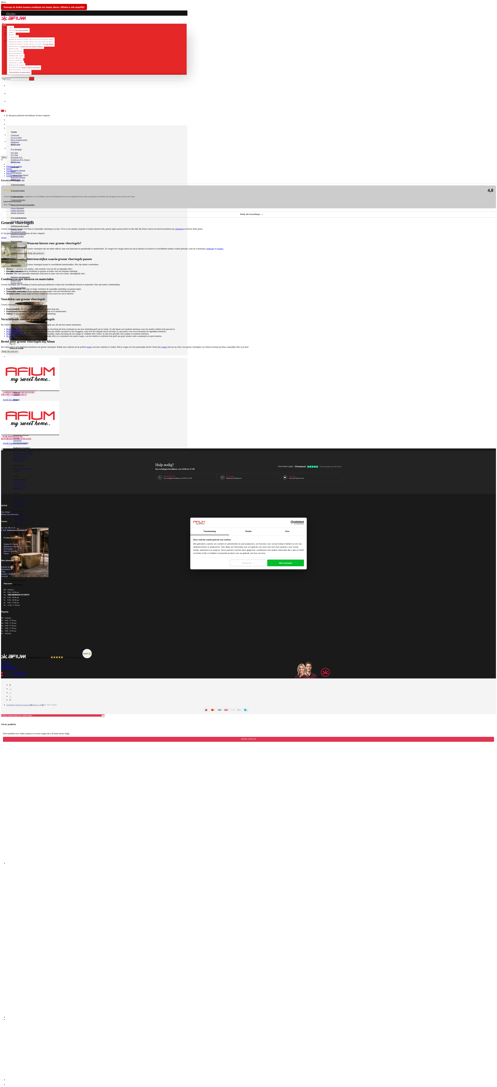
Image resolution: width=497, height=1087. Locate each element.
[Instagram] (10, 689)
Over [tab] (287, 531)
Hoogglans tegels (13, 329)
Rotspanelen (16, 241)
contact (164, 347)
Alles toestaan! (285, 563)
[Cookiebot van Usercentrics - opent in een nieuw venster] (292, 523)
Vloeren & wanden (14, 166)
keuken (220, 249)
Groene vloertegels (14, 176)
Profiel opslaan (248, 739)
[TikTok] (10, 700)
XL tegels (10, 336)
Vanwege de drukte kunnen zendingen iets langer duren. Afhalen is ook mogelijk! (44, 7)
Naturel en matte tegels (15, 334)
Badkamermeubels (21, 448)
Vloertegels (11, 171)
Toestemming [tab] (209, 531)
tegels (89, 347)
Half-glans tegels (13, 331)
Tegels (9, 169)
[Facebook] (10, 685)
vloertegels (179, 229)
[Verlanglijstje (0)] (2, 160)
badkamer (210, 249)
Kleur (8, 173)
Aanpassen (247, 563)
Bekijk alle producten (36, 253)
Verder (3, 238)
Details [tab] (248, 531)
